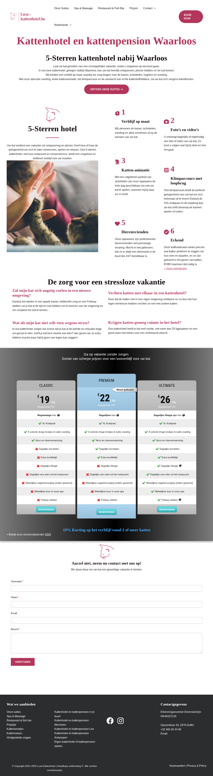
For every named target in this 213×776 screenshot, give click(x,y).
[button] (154, 8)
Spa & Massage (83, 8)
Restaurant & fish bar (19, 720)
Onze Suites (61, 8)
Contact (147, 8)
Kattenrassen (14, 733)
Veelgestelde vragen (19, 737)
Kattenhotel (61, 711)
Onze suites (14, 711)
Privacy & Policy (196, 765)
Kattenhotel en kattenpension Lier (74, 728)
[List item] (110, 720)
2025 (48, 534)
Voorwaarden (177, 765)
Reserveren (46, 509)
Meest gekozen (125, 389)
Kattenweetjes (15, 728)
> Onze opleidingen (175, 268)
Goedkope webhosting (69, 766)
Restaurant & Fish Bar (111, 8)
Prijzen (134, 8)
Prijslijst (11, 724)
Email (164, 733)
